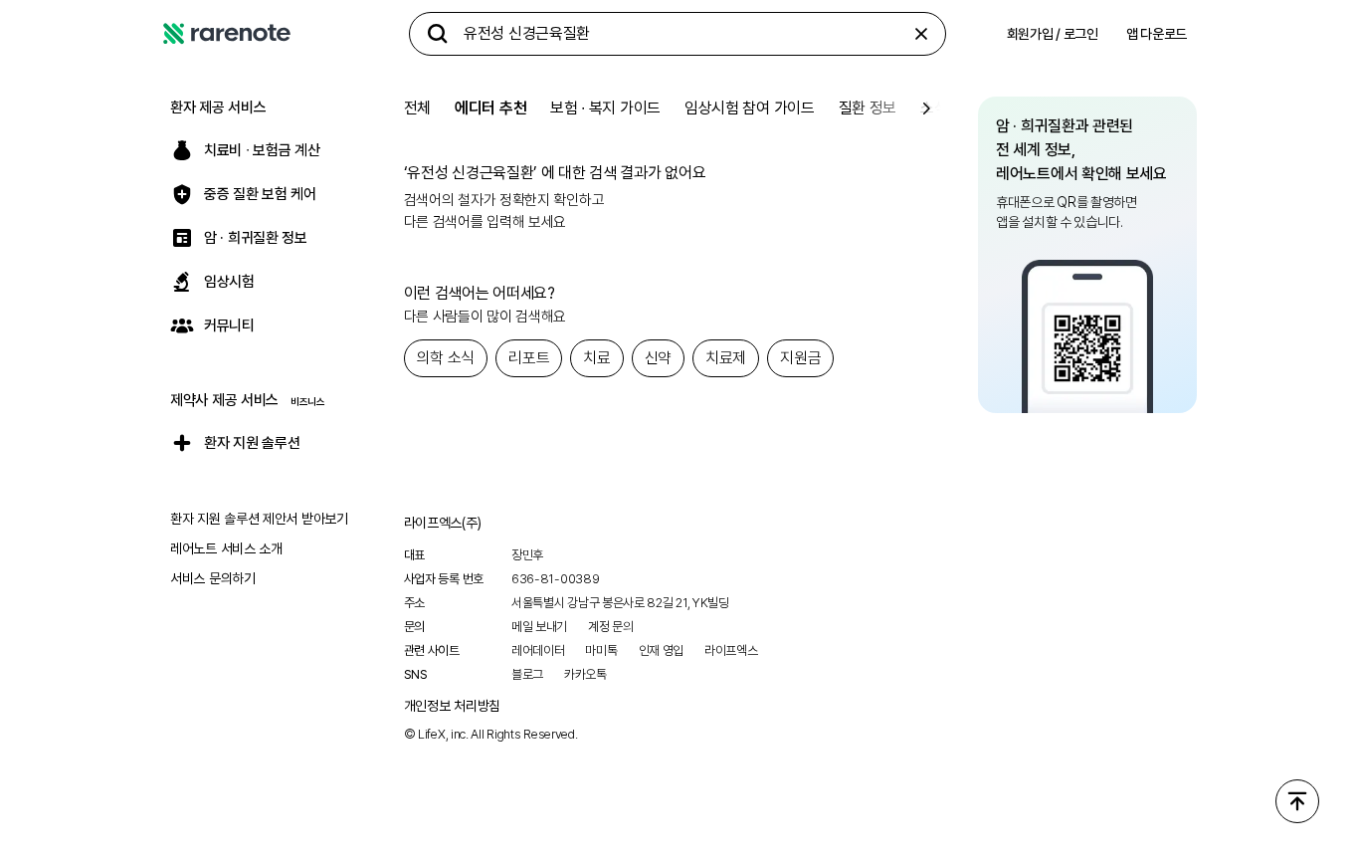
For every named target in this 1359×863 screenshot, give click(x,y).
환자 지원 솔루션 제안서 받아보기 (259, 519)
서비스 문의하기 (213, 578)
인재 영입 (661, 650)
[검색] (438, 34)
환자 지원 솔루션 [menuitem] (251, 443)
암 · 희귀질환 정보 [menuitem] (255, 238)
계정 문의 (611, 626)
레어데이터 (538, 650)
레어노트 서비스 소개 (226, 548)
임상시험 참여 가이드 (749, 108)
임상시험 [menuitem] (229, 282)
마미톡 (601, 650)
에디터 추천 (490, 108)
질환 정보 (868, 108)
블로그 (527, 674)
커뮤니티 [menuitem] (229, 325)
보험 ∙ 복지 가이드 (605, 108)
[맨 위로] (1297, 801)
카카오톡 (585, 674)
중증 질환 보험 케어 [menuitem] (260, 194)
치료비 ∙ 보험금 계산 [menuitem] (261, 150)
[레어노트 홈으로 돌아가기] (226, 34)
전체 (417, 108)
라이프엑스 (731, 650)
